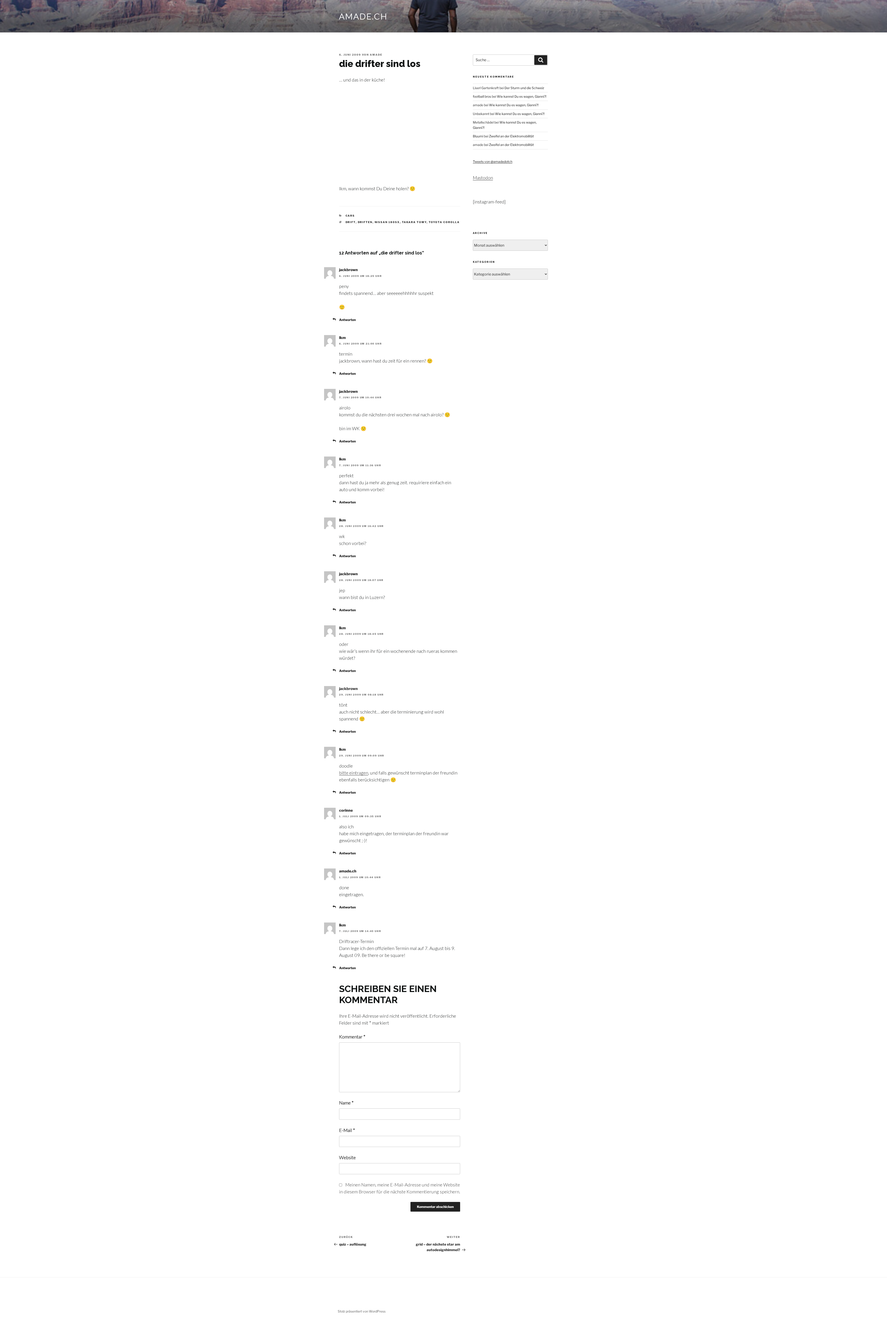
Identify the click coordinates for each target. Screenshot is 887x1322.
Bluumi (478, 136)
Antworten (347, 320)
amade (376, 54)
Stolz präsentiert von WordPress (362, 1311)
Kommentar (352, 1036)
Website (347, 1157)
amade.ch (363, 16)
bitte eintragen (353, 772)
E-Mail (347, 1130)
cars (350, 215)
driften (365, 222)
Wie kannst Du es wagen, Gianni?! (521, 96)
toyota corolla (444, 222)
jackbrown (348, 270)
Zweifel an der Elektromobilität (511, 136)
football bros (482, 96)
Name (346, 1102)
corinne (346, 810)
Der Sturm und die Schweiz (524, 88)
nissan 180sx (387, 222)
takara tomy (414, 222)
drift (351, 222)
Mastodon (483, 177)
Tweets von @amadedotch (492, 161)
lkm (342, 338)
